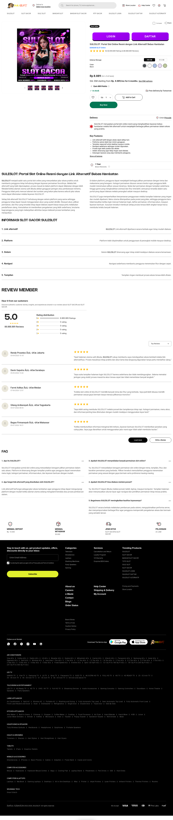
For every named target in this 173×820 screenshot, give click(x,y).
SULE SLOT (42, 13)
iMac (76, 782)
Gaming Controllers (125, 689)
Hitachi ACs (109, 658)
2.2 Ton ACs (132, 660)
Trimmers (10, 738)
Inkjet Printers (95, 782)
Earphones (58, 727)
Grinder (30, 717)
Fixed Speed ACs (61, 663)
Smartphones (12, 760)
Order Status (71, 605)
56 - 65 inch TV (59, 678)
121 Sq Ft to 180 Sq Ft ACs (113, 663)
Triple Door (98, 704)
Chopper (47, 714)
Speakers (10, 691)
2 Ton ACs (120, 660)
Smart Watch (12, 792)
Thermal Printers (141, 782)
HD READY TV (129, 676)
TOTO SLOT (126, 561)
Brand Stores (70, 620)
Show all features (96, 156)
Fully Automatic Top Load (88, 702)
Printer (84, 782)
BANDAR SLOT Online (98, 48)
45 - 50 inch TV (28, 678)
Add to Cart (130, 97)
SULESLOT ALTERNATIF (157, 13)
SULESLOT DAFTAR (135, 13)
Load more (138, 440)
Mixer (122, 717)
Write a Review (160, 440)
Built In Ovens (24, 714)
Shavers (21, 738)
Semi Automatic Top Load (112, 702)
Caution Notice (70, 626)
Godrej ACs (69, 658)
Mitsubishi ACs (83, 658)
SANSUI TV (11, 676)
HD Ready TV (21, 689)
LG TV (44, 676)
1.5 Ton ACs (94, 660)
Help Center (146, 5)
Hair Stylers (32, 738)
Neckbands (33, 727)
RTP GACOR (97, 13)
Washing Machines (72, 561)
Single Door (72, 704)
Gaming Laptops (34, 782)
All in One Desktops (62, 782)
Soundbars (141, 689)
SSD (111, 771)
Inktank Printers (125, 782)
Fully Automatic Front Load (137, 702)
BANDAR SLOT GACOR (78, 13)
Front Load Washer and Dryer (18, 704)
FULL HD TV (107, 676)
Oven (59, 717)
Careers (69, 590)
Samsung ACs (139, 658)
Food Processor (84, 714)
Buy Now (103, 105)
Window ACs (37, 660)
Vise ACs (10, 658)
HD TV (118, 676)
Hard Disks (121, 771)
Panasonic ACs (124, 658)
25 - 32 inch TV (144, 676)
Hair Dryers (62, 738)
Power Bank (69, 760)
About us (70, 586)
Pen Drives (102, 771)
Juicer (140, 714)
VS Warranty (98, 558)
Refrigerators (59, 704)
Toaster (68, 717)
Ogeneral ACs (12, 660)
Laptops (68, 558)
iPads (18, 749)
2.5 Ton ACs (145, 660)
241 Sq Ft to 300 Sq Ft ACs (17, 665)
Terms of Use (70, 623)
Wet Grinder (111, 717)
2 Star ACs (11, 663)
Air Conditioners (13, 702)
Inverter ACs (76, 663)
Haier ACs (152, 658)
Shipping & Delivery (104, 590)
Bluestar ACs (56, 658)
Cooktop (71, 714)
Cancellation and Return (102, 552)
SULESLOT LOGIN (115, 13)
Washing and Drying (67, 702)
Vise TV (22, 676)
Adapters (57, 760)
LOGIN (111, 36)
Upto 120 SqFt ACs (91, 663)
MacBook (20, 782)
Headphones (46, 727)
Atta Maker (11, 714)
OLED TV (78, 676)
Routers (155, 782)
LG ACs (45, 658)
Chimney (36, 714)
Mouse (9, 771)
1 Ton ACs (69, 660)
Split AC (26, 702)
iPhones (24, 760)
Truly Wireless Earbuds (16, 727)
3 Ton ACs (157, 660)
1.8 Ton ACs (107, 660)
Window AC (37, 702)
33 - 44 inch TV (13, 678)
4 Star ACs (35, 663)
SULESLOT (10, 13)
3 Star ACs (23, 663)
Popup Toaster (80, 717)
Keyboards (20, 771)
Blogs (68, 601)
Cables (48, 760)
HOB (133, 714)
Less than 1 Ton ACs (53, 660)
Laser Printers (110, 782)
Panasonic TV (66, 676)
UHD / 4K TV (44, 689)
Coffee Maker (59, 714)
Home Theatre (154, 689)
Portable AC (50, 702)
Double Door (85, 704)
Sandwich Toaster (96, 717)
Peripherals (90, 771)
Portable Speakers (73, 727)
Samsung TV (34, 676)
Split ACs (24, 660)
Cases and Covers (85, 760)
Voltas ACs (21, 658)
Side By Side (110, 704)
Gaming (68, 568)
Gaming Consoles (107, 689)
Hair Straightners (47, 738)
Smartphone (69, 555)
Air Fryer (97, 714)
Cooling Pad (63, 771)
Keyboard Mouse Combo (37, 771)
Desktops (47, 782)
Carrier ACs (97, 658)
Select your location (43, 7)
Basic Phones (36, 760)
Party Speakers (70, 565)
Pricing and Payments (130, 586)
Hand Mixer (123, 714)
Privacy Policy (70, 629)
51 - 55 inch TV (44, 678)
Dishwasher (45, 704)
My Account (100, 594)
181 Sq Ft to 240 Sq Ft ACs (138, 663)
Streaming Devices (71, 689)
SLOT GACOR (26, 13)
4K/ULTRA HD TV (92, 676)
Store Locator (131, 5)
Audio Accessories (89, 689)
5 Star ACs (47, 663)
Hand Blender (109, 714)
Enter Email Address (18, 557)
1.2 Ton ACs (81, 660)
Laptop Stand (76, 771)
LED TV (10, 689)
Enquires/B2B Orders (101, 561)
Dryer (36, 704)
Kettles (39, 717)
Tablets (10, 749)
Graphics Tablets (30, 749)
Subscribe (32, 574)
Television (68, 552)
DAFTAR (150, 36)
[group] (149, 59)
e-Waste (69, 594)
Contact (69, 598)
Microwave (49, 717)
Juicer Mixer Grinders (15, 717)
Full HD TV (56, 689)
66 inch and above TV (77, 678)
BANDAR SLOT (58, 13)
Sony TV (54, 676)
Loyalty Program (100, 555)
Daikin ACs (34, 658)
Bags (52, 771)
